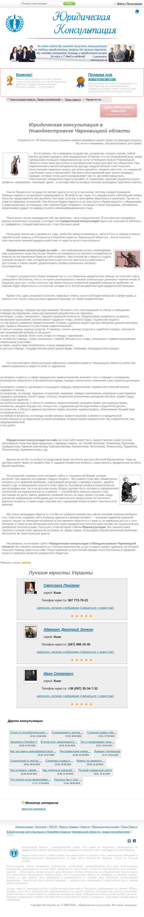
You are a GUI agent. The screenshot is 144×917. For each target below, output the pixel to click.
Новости (85, 826)
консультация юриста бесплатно (77, 888)
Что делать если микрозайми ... (30, 779)
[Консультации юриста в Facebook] (134, 841)
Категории (41, 826)
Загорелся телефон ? (23, 741)
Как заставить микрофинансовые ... (33, 751)
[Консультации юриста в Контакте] (129, 841)
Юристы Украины (68, 826)
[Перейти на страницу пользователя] (31, 595)
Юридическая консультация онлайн (105, 894)
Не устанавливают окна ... (97, 741)
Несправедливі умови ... (75, 751)
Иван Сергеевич (59, 673)
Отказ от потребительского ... (29, 732)
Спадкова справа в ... (59, 760)
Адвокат (107, 858)
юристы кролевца (33, 808)
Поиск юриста (73, 99)
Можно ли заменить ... (90, 760)
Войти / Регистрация (129, 3)
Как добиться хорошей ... (59, 770)
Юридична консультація (105, 826)
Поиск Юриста (129, 826)
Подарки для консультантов (102, 77)
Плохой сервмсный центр (95, 770)
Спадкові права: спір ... (101, 732)
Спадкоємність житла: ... (67, 732)
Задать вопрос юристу (35, 855)
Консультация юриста (34, 847)
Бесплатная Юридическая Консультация (37, 874)
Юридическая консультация (120, 871)
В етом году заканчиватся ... (59, 741)
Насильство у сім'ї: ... (68, 779)
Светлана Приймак (62, 585)
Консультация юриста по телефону (91, 874)
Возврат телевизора (107, 751)
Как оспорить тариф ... (24, 770)
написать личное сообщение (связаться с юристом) (75, 608)
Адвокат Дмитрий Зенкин (68, 629)
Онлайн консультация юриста (63, 897)
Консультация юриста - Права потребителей (35, 99)
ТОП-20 (53, 826)
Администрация (24, 826)
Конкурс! (24, 75)
